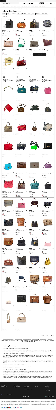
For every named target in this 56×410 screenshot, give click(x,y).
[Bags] (23, 6)
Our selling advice (26, 386)
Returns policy (15, 387)
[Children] (20, 6)
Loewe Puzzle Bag (50, 340)
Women (12, 6)
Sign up (51, 3)
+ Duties (45, 52)
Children (18, 6)
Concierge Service (4, 386)
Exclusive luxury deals (32, 79)
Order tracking (15, 385)
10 (51, 335)
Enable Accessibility (3, 0)
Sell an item (42, 3)
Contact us (36, 386)
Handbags (15, 8)
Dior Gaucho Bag (12, 340)
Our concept (3, 385)
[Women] (13, 6)
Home (3, 8)
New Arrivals (3, 6)
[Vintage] (34, 6)
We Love (36, 6)
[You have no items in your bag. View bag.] (54, 3)
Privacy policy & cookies (19, 396)
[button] (54, 3)
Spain (14, 408)
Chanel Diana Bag (4, 340)
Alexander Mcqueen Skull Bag (8, 339)
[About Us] (45, 6)
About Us (43, 6)
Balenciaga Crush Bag (27, 339)
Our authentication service (17, 386)
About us (46, 385)
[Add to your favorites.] (13, 30)
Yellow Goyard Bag (19, 340)
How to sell (25, 385)
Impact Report (47, 387)
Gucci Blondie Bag (34, 340)
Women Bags (11, 8)
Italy (16, 408)
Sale (40, 6)
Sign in (47, 3)
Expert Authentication (19, 79)
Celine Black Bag (43, 339)
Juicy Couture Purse (42, 340)
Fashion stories (47, 390)
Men (15, 6)
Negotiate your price (6, 79)
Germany (12, 408)
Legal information (10, 396)
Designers (7, 6)
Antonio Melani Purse (18, 339)
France (1, 408)
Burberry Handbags (35, 339)
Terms (14, 396)
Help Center (36, 385)
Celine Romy (50, 339)
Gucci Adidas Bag (27, 340)
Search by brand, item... (6, 3)
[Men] (16, 6)
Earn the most (44, 79)
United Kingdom (5, 408)
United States (8, 408)
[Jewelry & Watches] (30, 6)
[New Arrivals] (5, 6)
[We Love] (38, 6)
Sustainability (47, 386)
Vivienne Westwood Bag (30, 341)
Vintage (32, 6)
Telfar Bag (23, 341)
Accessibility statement (4, 396)
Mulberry (6, 8)
